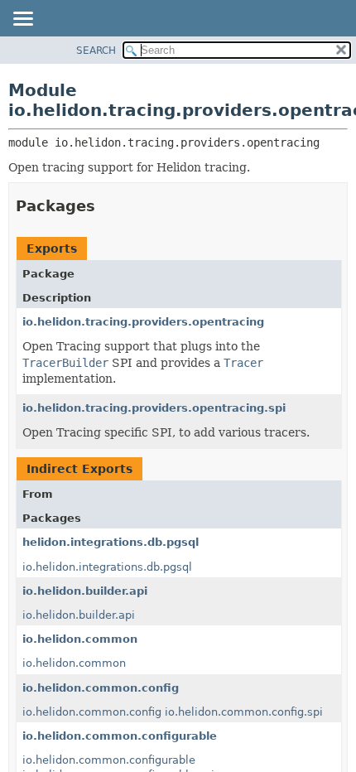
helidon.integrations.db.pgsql (110, 542)
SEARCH (96, 50)
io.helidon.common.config (100, 688)
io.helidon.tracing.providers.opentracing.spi (154, 408)
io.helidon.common (79, 639)
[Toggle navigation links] (22, 19)
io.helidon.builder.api (84, 591)
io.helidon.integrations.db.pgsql (107, 567)
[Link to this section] (106, 206)
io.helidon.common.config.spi (244, 712)
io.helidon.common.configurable (119, 736)
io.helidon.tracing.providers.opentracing (143, 322)
